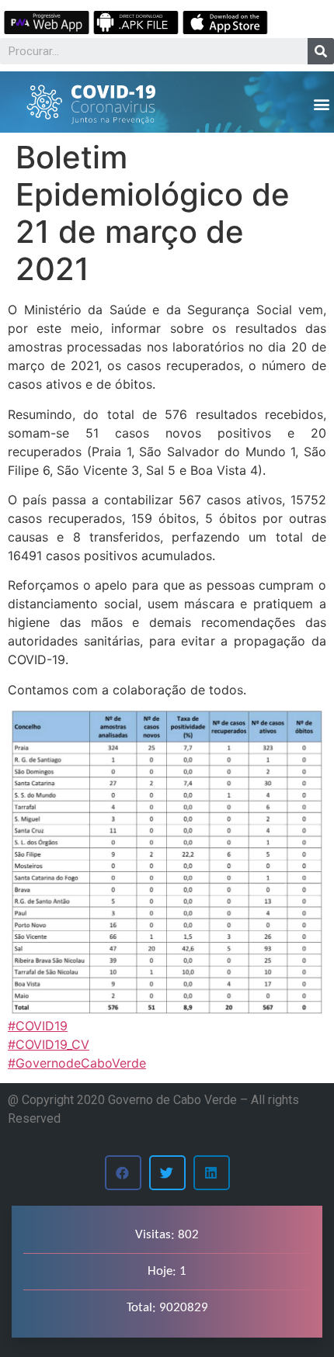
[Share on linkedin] (211, 1172)
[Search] (321, 51)
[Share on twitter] (167, 1172)
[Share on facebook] (123, 1172)
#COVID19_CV (48, 1044)
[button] (321, 103)
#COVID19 (38, 1025)
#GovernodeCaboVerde (77, 1063)
